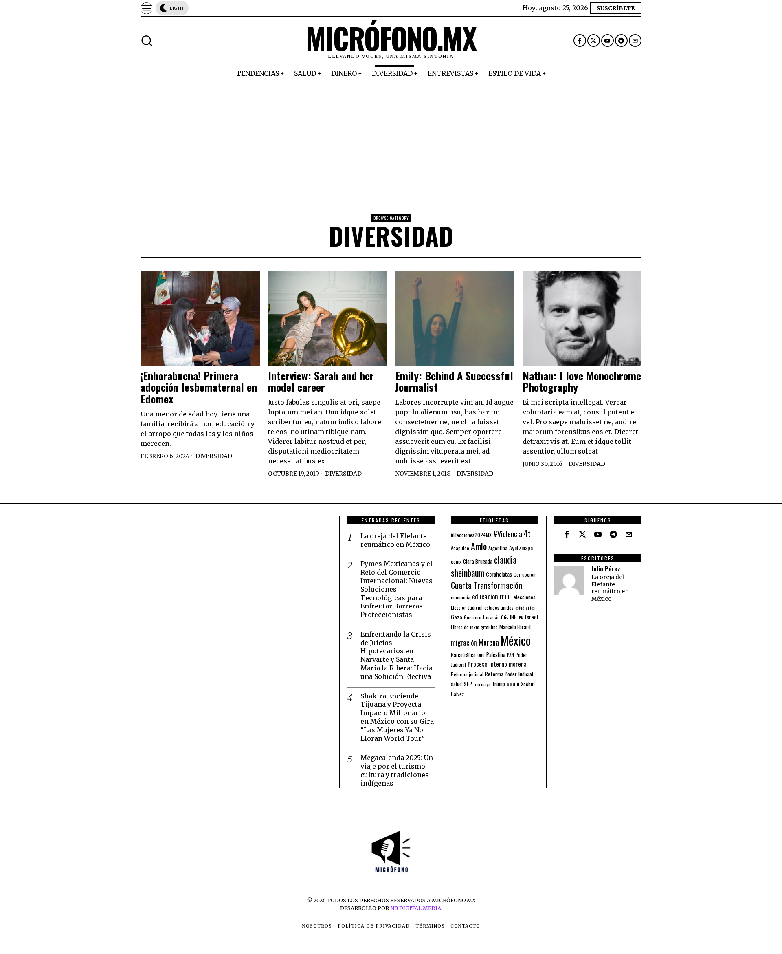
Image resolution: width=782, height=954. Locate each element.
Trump (498, 684)
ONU (481, 655)
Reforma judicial (467, 674)
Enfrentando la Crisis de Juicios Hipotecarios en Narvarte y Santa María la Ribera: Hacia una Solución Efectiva (396, 655)
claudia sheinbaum (483, 566)
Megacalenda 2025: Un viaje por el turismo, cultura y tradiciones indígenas (396, 770)
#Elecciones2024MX (471, 535)
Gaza (456, 616)
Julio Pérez (605, 568)
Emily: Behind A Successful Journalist (454, 381)
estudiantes (525, 607)
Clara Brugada (477, 561)
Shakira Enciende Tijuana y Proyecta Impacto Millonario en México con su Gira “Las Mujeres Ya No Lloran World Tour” (397, 717)
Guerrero (472, 617)
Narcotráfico (463, 655)
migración (464, 643)
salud (456, 684)
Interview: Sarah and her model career (321, 381)
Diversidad (214, 456)
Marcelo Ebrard (515, 627)
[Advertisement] (391, 143)
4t (527, 534)
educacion (485, 596)
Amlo (479, 546)
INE (513, 617)
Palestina (495, 654)
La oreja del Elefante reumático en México (395, 540)
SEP (467, 683)
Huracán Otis (495, 617)
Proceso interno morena (497, 663)
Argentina (497, 548)
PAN (510, 654)
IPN (520, 617)
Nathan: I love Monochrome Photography (582, 381)
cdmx (456, 561)
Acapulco (460, 547)
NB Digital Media (415, 908)
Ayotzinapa (521, 547)
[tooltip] (579, 40)
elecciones (525, 597)
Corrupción (525, 574)
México (516, 640)
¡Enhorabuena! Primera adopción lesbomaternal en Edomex (199, 387)
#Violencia (507, 533)
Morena (489, 642)
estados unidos (499, 607)
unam (513, 683)
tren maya (482, 684)
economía (460, 597)
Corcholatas (499, 574)
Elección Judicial (467, 607)
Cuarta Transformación (486, 585)
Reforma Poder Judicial (509, 674)
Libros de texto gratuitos (474, 627)
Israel (531, 616)
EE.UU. (506, 597)
